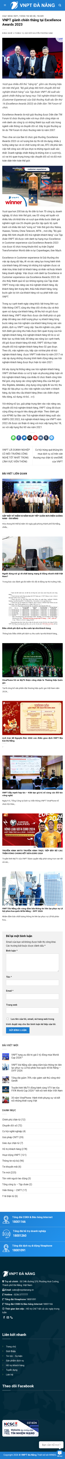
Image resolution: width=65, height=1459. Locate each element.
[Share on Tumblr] (46, 437)
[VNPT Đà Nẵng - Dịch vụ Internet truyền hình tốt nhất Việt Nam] (32, 5)
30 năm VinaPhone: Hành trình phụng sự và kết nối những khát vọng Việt (35, 1099)
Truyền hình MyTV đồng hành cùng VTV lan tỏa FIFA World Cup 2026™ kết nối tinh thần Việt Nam (37, 1089)
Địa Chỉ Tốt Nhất (36, 1321)
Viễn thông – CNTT (12, 1190)
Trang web (11, 1005)
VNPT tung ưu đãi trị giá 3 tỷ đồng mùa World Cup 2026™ (35, 1056)
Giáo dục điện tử (11, 1143)
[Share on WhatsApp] (13, 437)
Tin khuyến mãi (10, 1166)
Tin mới (40, 16)
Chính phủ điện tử (11, 1119)
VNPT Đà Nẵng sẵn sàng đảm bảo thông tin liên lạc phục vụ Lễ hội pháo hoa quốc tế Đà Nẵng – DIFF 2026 (36, 1067)
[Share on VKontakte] (40, 437)
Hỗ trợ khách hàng (11, 1149)
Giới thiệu (11, 1351)
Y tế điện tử (8, 1196)
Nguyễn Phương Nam (42, 33)
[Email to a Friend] (29, 437)
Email (9, 991)
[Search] (60, 5)
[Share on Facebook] (18, 437)
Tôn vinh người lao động (14, 1178)
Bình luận (12, 950)
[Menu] (5, 5)
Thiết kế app (21, 1321)
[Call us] (11, 1317)
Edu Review (8, 1321)
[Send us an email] (8, 1317)
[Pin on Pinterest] (35, 437)
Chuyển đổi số (9, 1125)
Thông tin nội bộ (27, 16)
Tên (9, 977)
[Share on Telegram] (51, 437)
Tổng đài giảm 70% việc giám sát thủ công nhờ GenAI (35, 1079)
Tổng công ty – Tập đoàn (15, 1184)
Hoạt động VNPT (10, 16)
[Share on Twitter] (24, 437)
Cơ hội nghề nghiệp (12, 1131)
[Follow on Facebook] (4, 1317)
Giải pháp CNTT (10, 1137)
